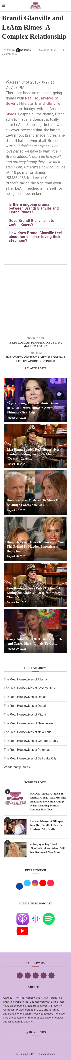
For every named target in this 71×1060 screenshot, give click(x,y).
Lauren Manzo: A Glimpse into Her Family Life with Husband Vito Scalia (46, 825)
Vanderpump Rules (17, 767)
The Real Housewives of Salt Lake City (30, 758)
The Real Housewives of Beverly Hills (29, 688)
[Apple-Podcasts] (22, 915)
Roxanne (26, 49)
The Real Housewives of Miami (25, 714)
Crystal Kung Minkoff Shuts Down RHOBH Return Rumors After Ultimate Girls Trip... (32, 407)
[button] (35, 208)
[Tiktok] (44, 975)
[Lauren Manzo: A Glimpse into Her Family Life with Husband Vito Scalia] (15, 827)
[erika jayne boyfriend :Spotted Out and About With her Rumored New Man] (15, 849)
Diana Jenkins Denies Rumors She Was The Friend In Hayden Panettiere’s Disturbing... (35, 546)
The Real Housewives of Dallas (25, 696)
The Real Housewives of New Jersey (29, 723)
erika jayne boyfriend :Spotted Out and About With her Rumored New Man (48, 848)
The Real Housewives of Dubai (25, 705)
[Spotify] (49, 915)
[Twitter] (28, 975)
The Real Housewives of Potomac (27, 749)
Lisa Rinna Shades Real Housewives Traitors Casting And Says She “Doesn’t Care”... (33, 454)
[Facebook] (20, 975)
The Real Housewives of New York (27, 732)
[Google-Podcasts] (36, 915)
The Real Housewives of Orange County (31, 740)
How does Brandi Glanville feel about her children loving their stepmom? (35, 237)
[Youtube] (22, 927)
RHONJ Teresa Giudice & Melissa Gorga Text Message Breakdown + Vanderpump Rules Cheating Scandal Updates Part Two (48, 801)
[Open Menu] (3, 5)
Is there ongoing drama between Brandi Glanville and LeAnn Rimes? (34, 208)
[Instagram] (36, 975)
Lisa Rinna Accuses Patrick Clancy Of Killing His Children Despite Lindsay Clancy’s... (35, 592)
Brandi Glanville (47, 103)
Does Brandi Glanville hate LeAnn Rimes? (31, 222)
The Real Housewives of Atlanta (25, 679)
